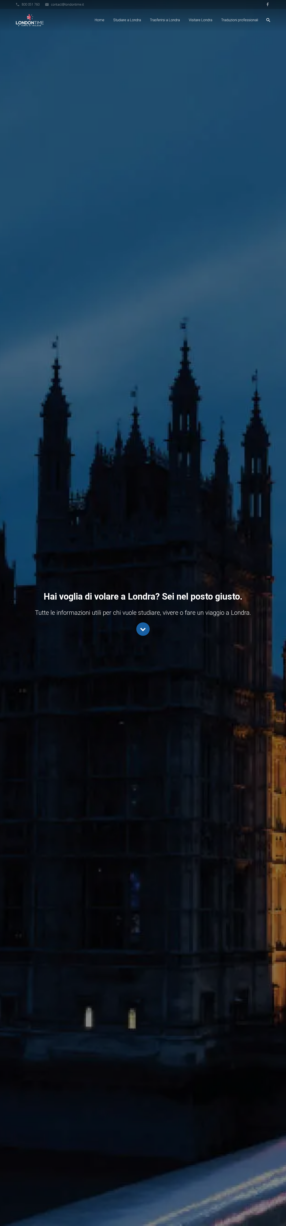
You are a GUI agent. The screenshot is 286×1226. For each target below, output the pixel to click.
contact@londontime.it (67, 4)
